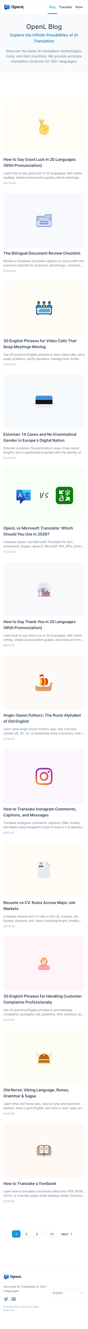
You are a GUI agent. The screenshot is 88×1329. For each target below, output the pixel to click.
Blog (52, 7)
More (79, 7)
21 (52, 1234)
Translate (65, 7)
